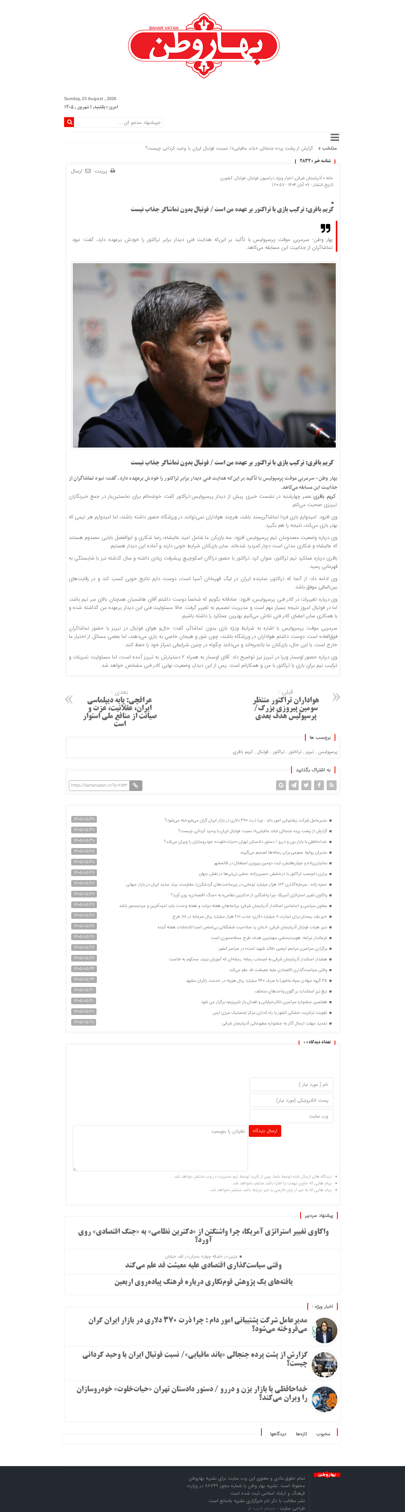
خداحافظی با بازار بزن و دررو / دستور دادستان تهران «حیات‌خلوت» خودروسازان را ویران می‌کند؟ (246, 842)
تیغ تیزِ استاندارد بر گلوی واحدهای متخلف (291, 991)
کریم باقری (243, 751)
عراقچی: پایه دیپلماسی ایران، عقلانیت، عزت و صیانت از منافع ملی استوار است (120, 707)
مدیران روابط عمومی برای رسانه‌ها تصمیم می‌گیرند (284, 852)
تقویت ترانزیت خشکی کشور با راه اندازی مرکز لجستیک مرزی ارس (270, 1012)
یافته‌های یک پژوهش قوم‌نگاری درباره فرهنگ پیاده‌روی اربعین (203, 1282)
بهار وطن (328, 478)
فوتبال (240, 178)
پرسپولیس (327, 751)
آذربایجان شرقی (308, 178)
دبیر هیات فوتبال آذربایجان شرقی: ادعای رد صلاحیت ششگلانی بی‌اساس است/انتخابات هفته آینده (243, 927)
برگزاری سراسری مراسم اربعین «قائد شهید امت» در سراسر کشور (273, 948)
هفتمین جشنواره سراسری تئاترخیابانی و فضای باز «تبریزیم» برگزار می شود (264, 1002)
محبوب (323, 1434)
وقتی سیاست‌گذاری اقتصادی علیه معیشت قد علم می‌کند (278, 970)
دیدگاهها (278, 1434)
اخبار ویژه (284, 178)
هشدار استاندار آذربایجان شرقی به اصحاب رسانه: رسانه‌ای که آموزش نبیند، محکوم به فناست (248, 959)
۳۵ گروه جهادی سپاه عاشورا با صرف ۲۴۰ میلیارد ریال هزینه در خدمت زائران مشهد (257, 980)
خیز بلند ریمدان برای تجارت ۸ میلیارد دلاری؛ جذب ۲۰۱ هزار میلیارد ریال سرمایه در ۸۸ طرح (250, 916)
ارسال (76, 171)
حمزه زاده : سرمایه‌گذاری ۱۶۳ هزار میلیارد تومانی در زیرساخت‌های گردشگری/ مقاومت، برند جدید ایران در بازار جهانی (227, 884)
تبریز (310, 751)
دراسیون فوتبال (261, 178)
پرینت (102, 171)
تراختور (295, 751)
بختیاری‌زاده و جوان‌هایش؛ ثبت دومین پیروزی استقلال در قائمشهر (271, 863)
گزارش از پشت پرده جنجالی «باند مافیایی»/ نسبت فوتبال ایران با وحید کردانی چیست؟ (229, 148)
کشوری (226, 178)
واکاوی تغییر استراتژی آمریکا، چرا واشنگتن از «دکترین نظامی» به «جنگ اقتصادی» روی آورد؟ (249, 895)
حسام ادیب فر (262, 1508)
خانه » (327, 178)
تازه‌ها (301, 1434)
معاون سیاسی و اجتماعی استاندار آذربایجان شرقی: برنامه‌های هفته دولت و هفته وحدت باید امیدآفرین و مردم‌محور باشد (223, 906)
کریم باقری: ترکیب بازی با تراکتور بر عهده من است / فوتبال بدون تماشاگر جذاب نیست (232, 210)
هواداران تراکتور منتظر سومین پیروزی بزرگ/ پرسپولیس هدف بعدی (285, 704)
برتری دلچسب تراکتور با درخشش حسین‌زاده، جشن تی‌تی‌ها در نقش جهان (263, 874)
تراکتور (278, 751)
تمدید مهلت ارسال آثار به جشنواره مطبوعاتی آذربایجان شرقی (275, 1023)
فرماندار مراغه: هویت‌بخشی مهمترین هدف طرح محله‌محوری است (269, 938)
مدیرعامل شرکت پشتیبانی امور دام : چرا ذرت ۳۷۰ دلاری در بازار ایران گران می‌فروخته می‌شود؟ (246, 820)
